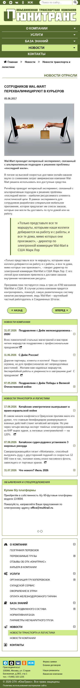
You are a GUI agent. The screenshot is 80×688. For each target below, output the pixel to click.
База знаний (19, 603)
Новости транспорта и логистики (32, 632)
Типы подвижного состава (28, 609)
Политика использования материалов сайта (24, 685)
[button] (74, 28)
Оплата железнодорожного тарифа (33, 596)
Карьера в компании (23, 567)
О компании (18, 544)
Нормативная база (22, 615)
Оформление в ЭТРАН (23, 591)
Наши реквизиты (51, 670)
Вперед (60, 310)
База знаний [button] (36, 41)
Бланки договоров (52, 665)
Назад (18, 310)
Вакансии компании (52, 674)
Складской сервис (22, 585)
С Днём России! (28, 355)
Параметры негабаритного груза (31, 620)
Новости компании (23, 638)
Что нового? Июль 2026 (33, 470)
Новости (16, 627)
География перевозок (24, 550)
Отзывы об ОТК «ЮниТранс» (28, 561)
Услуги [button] (36, 34)
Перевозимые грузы (23, 556)
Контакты (17, 645)
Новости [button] (36, 47)
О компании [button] (37, 28)
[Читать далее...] (20, 347)
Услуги (15, 573)
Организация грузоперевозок (30, 579)
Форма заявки (50, 661)
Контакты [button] (36, 54)
